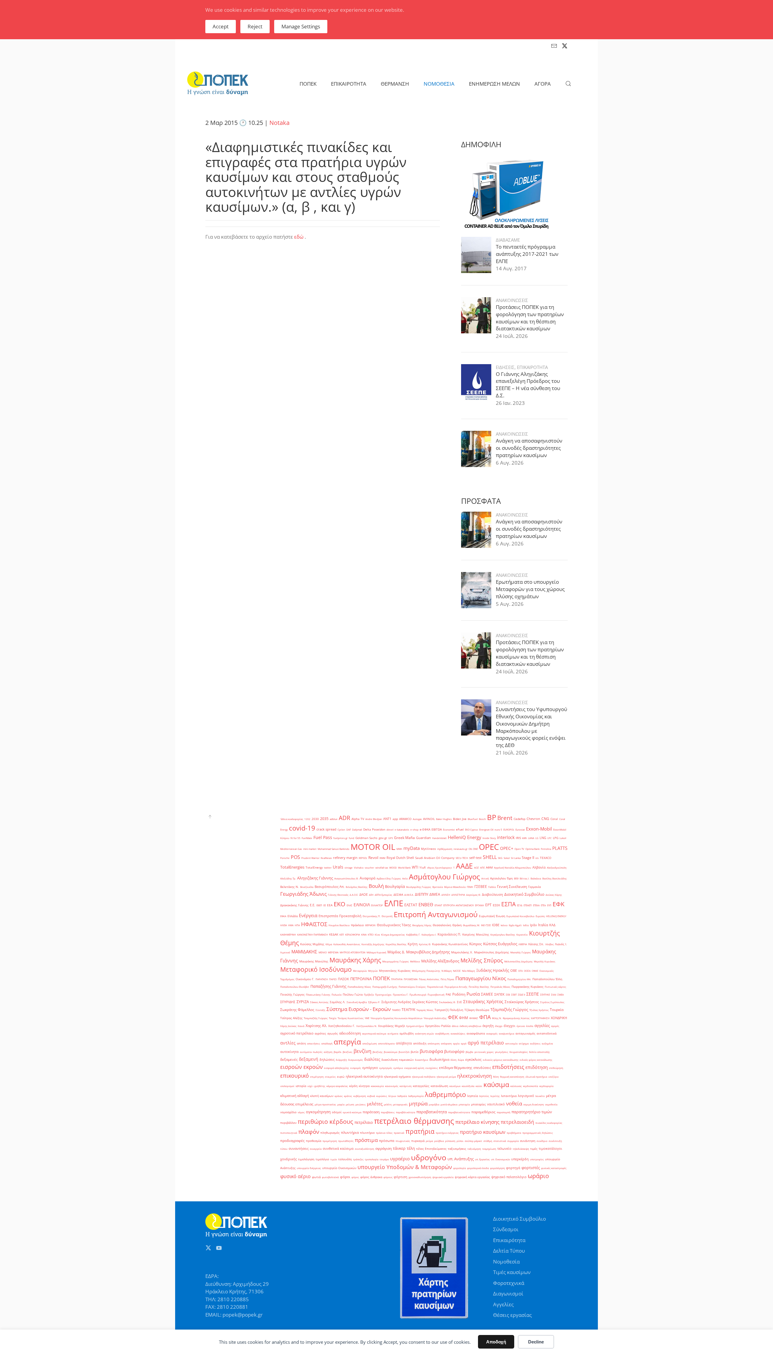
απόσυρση (434, 1043)
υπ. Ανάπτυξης (460, 1159)
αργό (464, 1043)
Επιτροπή (387, 916)
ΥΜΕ (367, 1018)
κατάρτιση (405, 1086)
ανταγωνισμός (525, 1033)
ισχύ (310, 1086)
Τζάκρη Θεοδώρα (476, 1010)
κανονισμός (391, 1086)
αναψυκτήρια (506, 1033)
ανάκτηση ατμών (424, 1033)
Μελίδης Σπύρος (481, 960)
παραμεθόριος (483, 1112)
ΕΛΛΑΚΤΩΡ (377, 905)
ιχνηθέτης (319, 1086)
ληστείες (484, 1096)
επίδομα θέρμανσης (455, 1067)
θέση (496, 1076)
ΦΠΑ (485, 1017)
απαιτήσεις (313, 1043)
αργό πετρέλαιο (486, 1042)
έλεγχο (498, 1026)
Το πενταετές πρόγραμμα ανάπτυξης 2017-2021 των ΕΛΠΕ (527, 254)
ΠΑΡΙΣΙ (333, 979)
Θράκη (457, 925)
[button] (568, 83)
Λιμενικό (285, 952)
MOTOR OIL (373, 846)
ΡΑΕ (448, 994)
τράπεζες (358, 1159)
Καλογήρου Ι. (429, 934)
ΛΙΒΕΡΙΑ (522, 944)
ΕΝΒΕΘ (426, 904)
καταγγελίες (421, 1086)
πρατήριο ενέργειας (447, 1132)
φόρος (355, 1177)
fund (351, 838)
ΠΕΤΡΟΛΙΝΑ (361, 978)
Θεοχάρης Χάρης (421, 925)
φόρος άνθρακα (371, 1177)
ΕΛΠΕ (393, 903)
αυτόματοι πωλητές (311, 1052)
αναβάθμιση (442, 1033)
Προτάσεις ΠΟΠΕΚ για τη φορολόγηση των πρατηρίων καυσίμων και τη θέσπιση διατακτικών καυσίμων (530, 318)
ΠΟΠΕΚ (381, 978)
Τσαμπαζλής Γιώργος (316, 1018)
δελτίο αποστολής (539, 1052)
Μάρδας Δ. (396, 952)
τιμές (533, 1149)
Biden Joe (460, 819)
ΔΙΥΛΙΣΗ (445, 894)
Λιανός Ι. (561, 944)
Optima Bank (532, 848)
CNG (545, 818)
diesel (389, 829)
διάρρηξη (341, 1059)
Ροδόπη (458, 994)
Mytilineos (428, 849)
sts (537, 858)
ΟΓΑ (520, 970)
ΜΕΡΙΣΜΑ (333, 952)
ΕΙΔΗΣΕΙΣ (505, 367)
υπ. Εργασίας (482, 1159)
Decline (536, 1341)
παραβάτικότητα (405, 1112)
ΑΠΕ (482, 867)
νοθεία (514, 1103)
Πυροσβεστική (436, 994)
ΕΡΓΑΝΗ (479, 905)
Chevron (533, 819)
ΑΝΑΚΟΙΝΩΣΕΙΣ (512, 300)
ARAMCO (405, 819)
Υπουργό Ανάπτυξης (435, 1018)
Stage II (528, 857)
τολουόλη (345, 1159)
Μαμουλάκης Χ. (462, 952)
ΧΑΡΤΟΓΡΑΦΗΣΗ (540, 1018)
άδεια (455, 1026)
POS (295, 857)
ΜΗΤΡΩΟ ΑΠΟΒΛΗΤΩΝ (352, 952)
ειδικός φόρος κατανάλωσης (536, 1059)
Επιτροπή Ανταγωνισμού (436, 914)
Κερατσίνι (522, 934)
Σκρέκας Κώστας (425, 1002)
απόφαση (446, 1043)
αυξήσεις (535, 1043)
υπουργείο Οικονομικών (339, 1168)
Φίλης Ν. (497, 1018)
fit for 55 (295, 838)
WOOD (393, 867)
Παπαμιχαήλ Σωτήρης (384, 986)
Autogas (417, 819)
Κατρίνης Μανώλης (475, 934)
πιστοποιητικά (288, 1132)
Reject (255, 26)
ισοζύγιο (553, 1076)
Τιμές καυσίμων (512, 1272)
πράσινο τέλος (384, 1132)
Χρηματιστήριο (415, 1026)
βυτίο (415, 1052)
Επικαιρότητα (509, 1240)
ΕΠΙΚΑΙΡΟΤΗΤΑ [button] (348, 83)
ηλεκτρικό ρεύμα (446, 1076)
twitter (328, 867)
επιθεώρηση (556, 1068)
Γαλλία (492, 886)
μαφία (341, 1104)
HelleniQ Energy (464, 837)
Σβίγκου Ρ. (374, 1002)
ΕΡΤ (488, 905)
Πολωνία (337, 994)
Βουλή (376, 885)
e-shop (414, 829)
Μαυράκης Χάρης (355, 960)
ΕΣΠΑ (508, 904)
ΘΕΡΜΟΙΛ (370, 925)
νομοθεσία (551, 1104)
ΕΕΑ (329, 905)
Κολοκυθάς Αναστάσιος (346, 944)
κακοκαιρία (377, 1086)
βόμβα (469, 1052)
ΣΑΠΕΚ (499, 994)
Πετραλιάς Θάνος (500, 986)
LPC (549, 838)
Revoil (373, 857)
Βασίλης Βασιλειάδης (554, 878)
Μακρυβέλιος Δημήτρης (428, 952)
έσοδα (529, 1026)
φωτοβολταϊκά (330, 1177)
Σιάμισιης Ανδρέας (396, 1002)
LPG (555, 838)
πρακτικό (399, 1132)
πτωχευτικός (403, 1141)
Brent (504, 818)
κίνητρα (364, 1086)
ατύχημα (524, 1043)
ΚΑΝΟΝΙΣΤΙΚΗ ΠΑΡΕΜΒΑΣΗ (312, 934)
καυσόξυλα (468, 1086)
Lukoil (563, 838)
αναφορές (492, 1033)
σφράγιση (383, 1148)
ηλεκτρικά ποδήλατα (423, 1076)
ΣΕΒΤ (514, 994)
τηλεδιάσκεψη (521, 1148)
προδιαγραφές (292, 1140)
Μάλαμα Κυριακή (376, 952)
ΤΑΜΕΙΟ (396, 1010)
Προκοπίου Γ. (400, 994)
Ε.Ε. (312, 905)
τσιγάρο (384, 1159)
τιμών (333, 1159)
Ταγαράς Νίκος (424, 1010)
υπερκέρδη (520, 1159)
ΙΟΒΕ (495, 925)
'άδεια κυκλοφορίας (291, 819)
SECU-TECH (462, 858)
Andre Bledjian (373, 819)
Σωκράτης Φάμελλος (297, 1009)
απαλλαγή (326, 1043)
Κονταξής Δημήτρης (372, 944)
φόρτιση (400, 1177)
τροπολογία (371, 1159)
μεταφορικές (400, 1104)
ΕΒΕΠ (319, 905)
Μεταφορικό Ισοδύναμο (316, 969)
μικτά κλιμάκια (449, 1104)
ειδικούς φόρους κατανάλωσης (500, 1059)
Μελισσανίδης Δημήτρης (518, 961)
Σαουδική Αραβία (357, 1002)
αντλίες (288, 1043)
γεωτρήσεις (501, 1052)
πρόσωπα (386, 1141)
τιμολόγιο (322, 1159)
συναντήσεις (299, 1148)
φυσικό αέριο (295, 1176)
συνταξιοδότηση (364, 1148)
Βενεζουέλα (306, 886)
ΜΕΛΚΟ (323, 952)
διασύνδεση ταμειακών (397, 1060)
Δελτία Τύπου (509, 1250)
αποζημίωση (369, 1043)
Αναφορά (367, 878)
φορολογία (459, 1168)
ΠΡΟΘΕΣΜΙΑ (411, 979)
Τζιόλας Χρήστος (539, 1010)
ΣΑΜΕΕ (487, 994)
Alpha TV (357, 819)
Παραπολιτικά (435, 986)
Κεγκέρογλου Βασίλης (502, 934)
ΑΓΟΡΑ (542, 83)
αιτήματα (392, 1033)
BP (491, 817)
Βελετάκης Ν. (289, 887)
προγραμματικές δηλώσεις (537, 1132)
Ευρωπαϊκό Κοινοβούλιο (520, 916)
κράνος (339, 1096)
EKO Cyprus (471, 829)
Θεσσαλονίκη (442, 925)
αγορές (555, 1026)
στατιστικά (499, 1141)
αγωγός (332, 1033)
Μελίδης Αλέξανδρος (440, 961)
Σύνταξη (320, 1010)
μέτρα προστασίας (325, 1104)
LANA (531, 838)
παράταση (371, 1112)
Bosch (482, 819)
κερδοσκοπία (530, 1086)
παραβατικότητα (431, 1111)
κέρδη (353, 1086)
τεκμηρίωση (489, 1148)
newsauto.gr (460, 848)
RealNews (326, 858)
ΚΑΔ (552, 925)
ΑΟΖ (476, 867)
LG (536, 838)
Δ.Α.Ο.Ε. (354, 894)
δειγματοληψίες (518, 1052)
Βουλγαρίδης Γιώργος (418, 886)
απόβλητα (404, 1043)
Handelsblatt (439, 838)
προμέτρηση (329, 1141)
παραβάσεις (388, 1112)
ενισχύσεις (431, 1068)
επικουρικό (294, 1075)
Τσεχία (332, 1018)
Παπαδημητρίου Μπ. (519, 979)
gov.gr (383, 838)
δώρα (461, 1059)
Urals (338, 867)
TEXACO (545, 858)
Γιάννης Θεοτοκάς (338, 894)
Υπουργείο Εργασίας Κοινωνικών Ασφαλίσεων (396, 1018)
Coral (554, 819)
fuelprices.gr (340, 838)
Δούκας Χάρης (554, 894)
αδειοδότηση (350, 1033)
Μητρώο (373, 970)
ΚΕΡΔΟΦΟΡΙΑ (352, 934)
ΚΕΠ (341, 934)
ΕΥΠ (549, 905)
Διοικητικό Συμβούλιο (524, 894)
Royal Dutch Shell (400, 858)
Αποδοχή (496, 1341)
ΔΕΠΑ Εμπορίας (383, 894)
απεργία (347, 1042)
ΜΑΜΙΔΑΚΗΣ (304, 952)
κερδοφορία (546, 1086)
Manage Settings (300, 26)
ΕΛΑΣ (349, 905)
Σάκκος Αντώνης (319, 1002)
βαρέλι (338, 1052)
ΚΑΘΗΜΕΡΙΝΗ (288, 934)
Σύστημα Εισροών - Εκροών (358, 1008)
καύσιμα (496, 1084)
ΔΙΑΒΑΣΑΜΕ (508, 240)
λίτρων (392, 1096)
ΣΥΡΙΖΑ (303, 1001)
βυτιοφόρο (454, 1051)
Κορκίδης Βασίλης (396, 944)
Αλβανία (539, 867)
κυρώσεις (381, 1096)
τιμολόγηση (306, 1159)
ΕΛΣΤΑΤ (410, 905)
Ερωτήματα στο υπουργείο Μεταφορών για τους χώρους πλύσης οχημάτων (530, 589)
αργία (456, 1043)
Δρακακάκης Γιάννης (294, 905)
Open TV (519, 848)
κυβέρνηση (359, 1096)
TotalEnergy (314, 867)
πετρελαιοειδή (517, 1122)
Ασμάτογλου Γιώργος (444, 877)
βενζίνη (362, 1051)
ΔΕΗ (371, 894)
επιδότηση (536, 1067)
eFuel (460, 829)
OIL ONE (473, 848)
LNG (543, 838)
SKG (500, 858)
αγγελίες (542, 1025)
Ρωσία (473, 994)
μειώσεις (360, 1104)
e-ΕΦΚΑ (425, 829)
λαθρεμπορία (416, 1096)
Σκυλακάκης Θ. (447, 1002)
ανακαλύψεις (458, 1033)
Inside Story (489, 838)
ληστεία (472, 1096)
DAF (348, 829)
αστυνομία (511, 1043)
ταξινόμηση (474, 1148)
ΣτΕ (459, 1002)
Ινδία (526, 925)
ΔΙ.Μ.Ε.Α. (409, 894)
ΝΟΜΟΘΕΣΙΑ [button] (439, 83)
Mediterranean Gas (291, 848)
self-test (475, 858)
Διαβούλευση (492, 894)
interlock (506, 837)
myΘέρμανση (444, 848)
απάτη (301, 1043)
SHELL (490, 857)
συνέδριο (542, 1141)
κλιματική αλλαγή (294, 1095)
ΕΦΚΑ (283, 916)
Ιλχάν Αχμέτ (515, 925)
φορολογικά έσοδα (478, 1168)
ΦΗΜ (463, 1017)
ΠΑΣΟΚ (343, 979)
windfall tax (381, 867)
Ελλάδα (292, 916)
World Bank (404, 867)
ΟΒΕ (513, 970)
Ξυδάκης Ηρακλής (492, 970)
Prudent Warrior (310, 858)
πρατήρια (420, 1131)
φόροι (345, 1176)
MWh (399, 848)
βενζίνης (378, 1052)
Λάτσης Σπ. (536, 944)
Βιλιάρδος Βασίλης (356, 886)
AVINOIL (429, 819)
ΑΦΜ (489, 867)
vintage (349, 867)
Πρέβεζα (369, 994)
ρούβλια (439, 1141)
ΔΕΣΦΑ (398, 895)
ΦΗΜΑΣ (473, 1018)
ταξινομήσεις (457, 1149)
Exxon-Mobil (539, 829)
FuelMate (307, 838)
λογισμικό (526, 1096)
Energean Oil (486, 829)
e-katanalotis (402, 829)
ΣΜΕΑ (560, 994)
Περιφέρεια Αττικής (455, 986)
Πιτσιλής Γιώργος (292, 994)
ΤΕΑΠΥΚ (408, 1009)
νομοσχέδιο (288, 1112)
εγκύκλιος (473, 1059)
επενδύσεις (482, 1068)
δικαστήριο (421, 1059)
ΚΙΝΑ (364, 934)
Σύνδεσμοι (505, 1229)
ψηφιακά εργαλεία (443, 1177)
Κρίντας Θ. (425, 944)
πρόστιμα (366, 1139)
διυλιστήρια (439, 1059)
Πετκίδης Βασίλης (479, 986)
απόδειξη (419, 1043)
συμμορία (513, 1141)
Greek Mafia (404, 837)
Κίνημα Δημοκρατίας (393, 934)
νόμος (301, 1112)
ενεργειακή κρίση (414, 1068)
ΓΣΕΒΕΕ (480, 886)
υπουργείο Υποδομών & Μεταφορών (405, 1167)
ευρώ (341, 1077)
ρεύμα (429, 1141)
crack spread (326, 829)
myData (411, 848)
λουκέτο (540, 1096)
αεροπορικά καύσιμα (374, 1033)
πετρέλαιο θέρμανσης (414, 1120)
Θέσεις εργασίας (512, 1314)
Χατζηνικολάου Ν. (366, 1026)
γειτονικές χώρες (484, 1052)
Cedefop (519, 819)
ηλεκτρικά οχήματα (397, 1077)
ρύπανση (450, 1141)
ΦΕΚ (453, 1017)
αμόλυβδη (406, 1033)
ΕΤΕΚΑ (536, 905)
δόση (454, 1059)
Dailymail (357, 829)
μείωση (350, 1104)
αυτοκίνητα (289, 1052)
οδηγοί (337, 1112)
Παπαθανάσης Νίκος (359, 986)
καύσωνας (516, 1086)
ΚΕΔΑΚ (333, 934)
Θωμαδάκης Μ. (471, 925)
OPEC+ (506, 848)
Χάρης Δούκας (288, 1026)
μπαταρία (464, 1104)
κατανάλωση (439, 1086)
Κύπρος (475, 943)
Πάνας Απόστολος (429, 979)
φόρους (388, 1177)
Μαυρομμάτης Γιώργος (395, 961)
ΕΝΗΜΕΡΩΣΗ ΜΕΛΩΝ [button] (494, 83)
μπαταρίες (478, 1104)
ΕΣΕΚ (496, 905)
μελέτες (375, 1104)
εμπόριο (398, 1068)
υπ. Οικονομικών (500, 1159)
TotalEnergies (292, 867)
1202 (307, 819)
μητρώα (418, 1103)
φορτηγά (513, 1168)
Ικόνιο (504, 925)
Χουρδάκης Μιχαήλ (391, 1026)
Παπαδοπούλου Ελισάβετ (294, 986)
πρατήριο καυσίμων (482, 1132)
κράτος (348, 1096)
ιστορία (301, 1086)
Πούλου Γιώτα (353, 994)
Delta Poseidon (374, 829)
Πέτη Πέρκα (447, 979)
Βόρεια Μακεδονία (455, 886)
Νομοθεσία (506, 1261)
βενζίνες (347, 1052)
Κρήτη (413, 944)
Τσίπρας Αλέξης (291, 1018)
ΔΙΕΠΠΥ (421, 894)
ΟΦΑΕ (535, 970)
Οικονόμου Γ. (305, 979)
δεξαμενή (308, 1059)
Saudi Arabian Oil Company (434, 858)
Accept (221, 26)
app (395, 819)
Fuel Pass (322, 837)
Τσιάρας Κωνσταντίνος (351, 1018)
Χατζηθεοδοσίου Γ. (341, 1026)
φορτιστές (530, 1167)
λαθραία (402, 1096)
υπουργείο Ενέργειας (309, 1168)
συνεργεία (316, 1148)
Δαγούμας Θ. (473, 894)
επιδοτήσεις (508, 1067)
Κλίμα (329, 944)
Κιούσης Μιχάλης (312, 944)
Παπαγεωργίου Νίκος (480, 978)
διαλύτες (372, 1059)
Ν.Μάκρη (446, 970)
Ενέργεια (308, 915)
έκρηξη (488, 1026)
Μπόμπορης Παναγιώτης (426, 970)
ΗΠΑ (297, 925)
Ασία (405, 878)
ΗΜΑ (290, 925)
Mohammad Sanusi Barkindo (333, 848)
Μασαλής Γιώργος (520, 952)
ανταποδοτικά (546, 1033)
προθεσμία (313, 1141)
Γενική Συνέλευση (512, 886)
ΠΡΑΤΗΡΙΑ (397, 979)
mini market (309, 848)
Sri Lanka (516, 858)
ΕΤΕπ (543, 905)
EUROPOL (508, 829)
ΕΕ (324, 905)
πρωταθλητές (346, 1141)
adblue (334, 819)
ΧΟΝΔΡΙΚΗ (559, 1018)
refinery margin (345, 858)
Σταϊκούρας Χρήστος (522, 1001)
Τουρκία (556, 1009)
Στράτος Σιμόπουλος (552, 1002)
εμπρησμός (385, 1068)
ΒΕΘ (516, 878)
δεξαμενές (289, 1059)
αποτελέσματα (386, 1043)
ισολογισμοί (287, 1086)
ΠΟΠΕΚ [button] (308, 83)
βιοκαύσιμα (390, 1052)
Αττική (485, 878)
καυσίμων (454, 1086)
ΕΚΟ (339, 904)
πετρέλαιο (363, 1122)
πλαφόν (308, 1131)
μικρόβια (434, 1104)
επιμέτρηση (317, 1076)
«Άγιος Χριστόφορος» (439, 867)
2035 (324, 818)
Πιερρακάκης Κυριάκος (528, 987)
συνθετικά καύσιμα (338, 1148)
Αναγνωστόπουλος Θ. (346, 878)
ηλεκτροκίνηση (474, 1076)
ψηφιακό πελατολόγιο (509, 1177)
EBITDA (436, 829)
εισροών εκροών (301, 1066)
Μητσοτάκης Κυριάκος (395, 971)
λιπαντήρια (509, 1096)
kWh (524, 838)
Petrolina (546, 848)
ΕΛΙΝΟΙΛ (362, 904)
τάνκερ (399, 1148)
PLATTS (559, 848)
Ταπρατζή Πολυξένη (449, 1010)
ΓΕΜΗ (470, 886)
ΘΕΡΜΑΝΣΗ (395, 83)
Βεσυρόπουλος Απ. (330, 887)
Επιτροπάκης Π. (371, 916)
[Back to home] (217, 83)
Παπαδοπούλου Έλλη (547, 979)
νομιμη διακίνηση (533, 1104)
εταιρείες (330, 1076)
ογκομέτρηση (318, 1111)
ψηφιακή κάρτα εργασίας (472, 1177)
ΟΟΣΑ (527, 970)
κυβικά (371, 1096)
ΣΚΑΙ (553, 994)
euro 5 (498, 829)
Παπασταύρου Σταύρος (412, 986)
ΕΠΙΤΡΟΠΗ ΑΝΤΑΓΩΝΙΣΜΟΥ (458, 905)
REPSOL (363, 858)
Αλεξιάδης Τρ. (288, 878)
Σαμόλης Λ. (337, 1002)
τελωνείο (504, 1148)
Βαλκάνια (536, 878)
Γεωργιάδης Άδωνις (303, 893)
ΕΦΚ (558, 904)
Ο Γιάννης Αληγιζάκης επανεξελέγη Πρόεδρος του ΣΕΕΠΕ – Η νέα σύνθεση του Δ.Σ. (528, 384)
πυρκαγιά (418, 1141)
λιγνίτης (495, 1096)
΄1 (454, 867)
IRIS (518, 838)
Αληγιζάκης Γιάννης (315, 878)
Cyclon (341, 829)
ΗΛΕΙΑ (283, 925)
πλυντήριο (367, 1133)
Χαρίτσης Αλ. (316, 1025)
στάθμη (487, 1141)
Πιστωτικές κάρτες (555, 986)
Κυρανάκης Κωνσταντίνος (450, 944)
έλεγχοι (509, 1026)
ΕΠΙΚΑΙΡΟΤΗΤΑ (532, 367)
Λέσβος (549, 944)
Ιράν (533, 925)
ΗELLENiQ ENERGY (556, 916)
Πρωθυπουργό (417, 994)
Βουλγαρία (395, 886)
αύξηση (328, 1052)
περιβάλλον (288, 1123)
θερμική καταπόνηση (512, 1076)
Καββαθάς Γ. (413, 934)
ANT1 (387, 819)
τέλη (411, 1148)
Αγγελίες (503, 1304)
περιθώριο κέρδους (325, 1121)
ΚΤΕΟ (371, 934)
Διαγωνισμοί (508, 1293)
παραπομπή (503, 1112)
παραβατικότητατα (459, 1112)
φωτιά (316, 1177)
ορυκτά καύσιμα (352, 1112)
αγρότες (320, 1033)
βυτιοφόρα (431, 1051)
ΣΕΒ (508, 994)
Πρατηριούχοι (383, 994)
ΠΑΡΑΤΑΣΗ (322, 979)
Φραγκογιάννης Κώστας (516, 1018)
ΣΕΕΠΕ (532, 994)
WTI (415, 867)
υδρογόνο (428, 1157)
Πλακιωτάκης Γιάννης (318, 994)
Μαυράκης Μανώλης (313, 961)
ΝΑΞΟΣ (457, 970)
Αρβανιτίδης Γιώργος (389, 878)
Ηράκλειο (357, 925)
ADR (344, 818)
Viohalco (359, 867)
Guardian (423, 838)
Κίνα (377, 934)
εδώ (298, 236)
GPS (390, 838)
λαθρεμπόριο (445, 1094)
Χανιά (301, 1026)
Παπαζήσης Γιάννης (328, 986)
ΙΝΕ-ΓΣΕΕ (486, 925)
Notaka (279, 123)
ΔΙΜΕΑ (434, 894)
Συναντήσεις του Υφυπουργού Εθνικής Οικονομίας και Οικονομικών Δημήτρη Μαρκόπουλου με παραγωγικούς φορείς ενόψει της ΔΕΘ (531, 727)
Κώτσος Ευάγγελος (500, 943)
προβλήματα (514, 1132)
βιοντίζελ (404, 1052)
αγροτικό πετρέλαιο (296, 1033)
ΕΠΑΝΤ (438, 905)
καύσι (479, 1086)
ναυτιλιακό (496, 1104)
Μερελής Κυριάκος (544, 961)
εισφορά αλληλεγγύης (336, 1068)
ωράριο (538, 1175)
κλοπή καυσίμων (321, 1096)
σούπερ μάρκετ (473, 1141)
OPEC (489, 846)
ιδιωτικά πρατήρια (536, 1076)
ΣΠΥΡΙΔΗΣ (287, 1002)
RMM (382, 858)
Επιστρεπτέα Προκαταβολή (340, 916)
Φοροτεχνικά (508, 1282)
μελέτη (388, 1104)
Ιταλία (543, 924)
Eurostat (520, 829)
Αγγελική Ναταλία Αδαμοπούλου (512, 867)
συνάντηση (527, 1141)
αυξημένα (547, 1043)
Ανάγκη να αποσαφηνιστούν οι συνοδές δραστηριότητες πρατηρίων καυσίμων (529, 448)
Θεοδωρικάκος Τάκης (394, 925)
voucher (369, 867)
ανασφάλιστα (476, 1033)
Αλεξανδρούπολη (556, 867)
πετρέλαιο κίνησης (477, 1121)
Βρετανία (437, 886)
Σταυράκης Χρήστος (483, 1001)
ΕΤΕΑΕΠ (528, 905)
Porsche (285, 858)
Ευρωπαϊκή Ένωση (492, 916)
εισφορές (355, 1068)
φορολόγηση (497, 1168)
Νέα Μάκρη (468, 970)
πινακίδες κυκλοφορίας (548, 1122)
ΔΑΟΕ (363, 894)
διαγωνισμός (355, 1059)
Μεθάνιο (415, 961)
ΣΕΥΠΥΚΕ (545, 994)
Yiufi (422, 867)
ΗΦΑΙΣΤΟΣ (314, 924)
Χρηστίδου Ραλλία (438, 1026)
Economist (449, 829)
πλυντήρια (350, 1132)
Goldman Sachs (366, 838)
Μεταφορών (360, 970)
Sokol (507, 858)
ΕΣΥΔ (519, 905)
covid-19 (302, 827)
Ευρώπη (540, 916)
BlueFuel (473, 819)
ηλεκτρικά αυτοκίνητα (364, 1076)
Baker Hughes (444, 819)
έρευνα (521, 1026)
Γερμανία (534, 887)
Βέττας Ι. (524, 878)
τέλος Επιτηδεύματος (431, 1149)
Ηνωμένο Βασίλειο (339, 925)
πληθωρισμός (330, 1133)
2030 (315, 819)
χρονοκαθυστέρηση (420, 1177)
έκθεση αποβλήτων (470, 1026)
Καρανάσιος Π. (449, 934)
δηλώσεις (327, 1059)
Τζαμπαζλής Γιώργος (509, 1009)
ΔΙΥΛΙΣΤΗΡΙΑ (458, 894)
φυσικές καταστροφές (553, 1168)
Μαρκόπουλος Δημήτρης (491, 952)
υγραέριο (400, 1158)
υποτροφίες (537, 1159)
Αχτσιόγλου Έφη (501, 878)
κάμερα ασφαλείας (337, 1086)
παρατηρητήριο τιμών (532, 1111)
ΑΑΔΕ (464, 866)
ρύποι (460, 1141)
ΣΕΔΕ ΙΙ (521, 994)
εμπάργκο (370, 1068)
